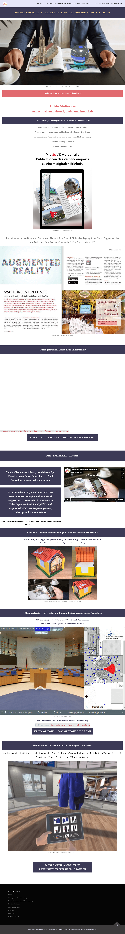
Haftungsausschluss (13, 916)
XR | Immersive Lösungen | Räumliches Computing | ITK (68, 3)
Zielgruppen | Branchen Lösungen (108, 3)
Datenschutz (11, 913)
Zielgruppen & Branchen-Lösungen (18, 898)
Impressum (11, 910)
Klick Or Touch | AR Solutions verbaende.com (62, 437)
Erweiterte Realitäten (14, 904)
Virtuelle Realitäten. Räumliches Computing (20, 901)
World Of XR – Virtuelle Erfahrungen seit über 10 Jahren (62, 867)
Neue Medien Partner (14, 907)
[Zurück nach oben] (116, 924)
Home (39, 3)
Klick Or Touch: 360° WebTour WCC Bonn (62, 731)
